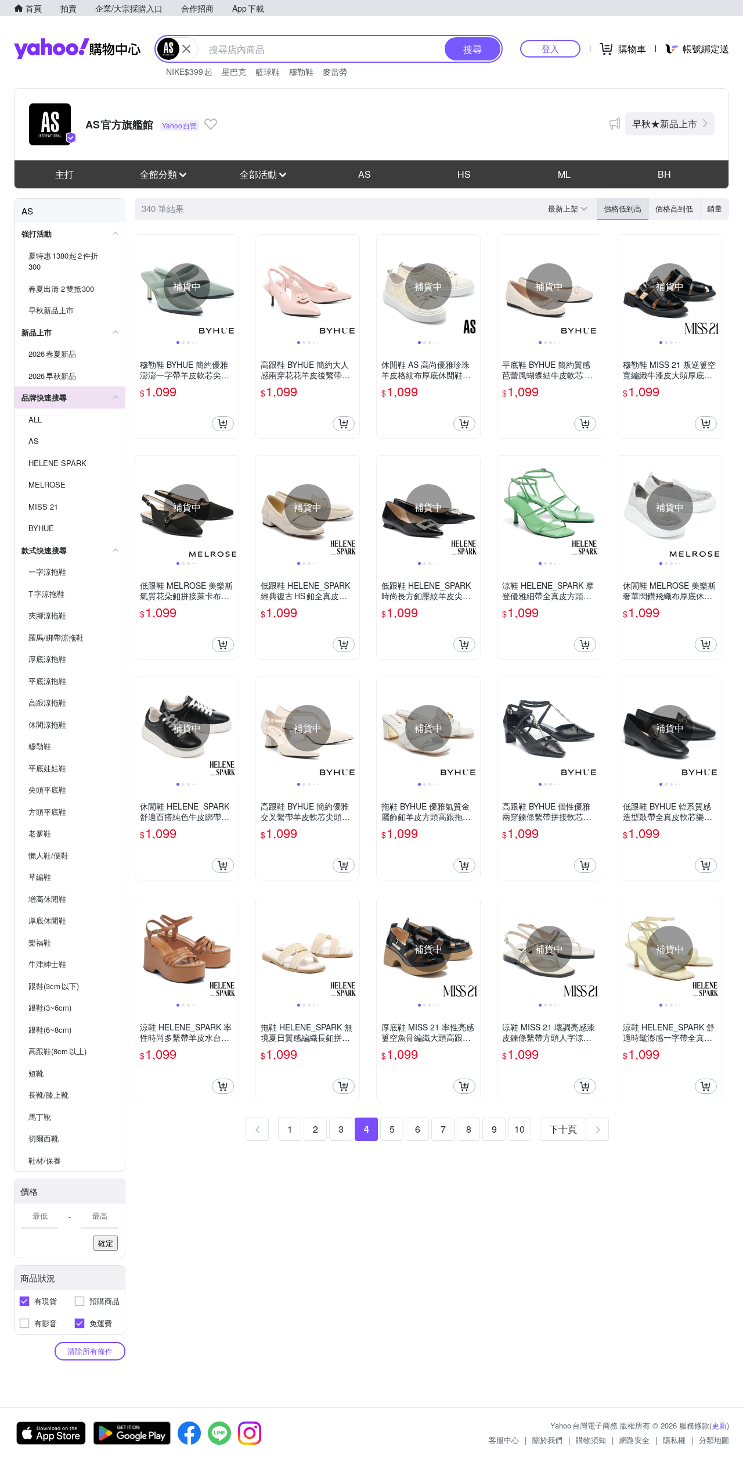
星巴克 (234, 71)
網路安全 (634, 1439)
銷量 (714, 208)
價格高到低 (674, 208)
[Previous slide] (142, 286)
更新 (719, 1425)
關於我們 (547, 1439)
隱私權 (674, 1439)
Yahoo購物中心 (77, 49)
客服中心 (504, 1439)
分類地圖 (714, 1439)
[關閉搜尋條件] (186, 49)
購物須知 (591, 1439)
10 (519, 1129)
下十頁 (563, 1129)
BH (664, 174)
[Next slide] (231, 286)
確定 (105, 1242)
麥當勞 (335, 71)
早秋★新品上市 (664, 123)
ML (564, 174)
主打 (64, 174)
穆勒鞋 (301, 71)
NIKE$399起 (189, 71)
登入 (550, 48)
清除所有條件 (90, 1350)
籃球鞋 (267, 71)
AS (364, 174)
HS (464, 174)
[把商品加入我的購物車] (223, 423)
